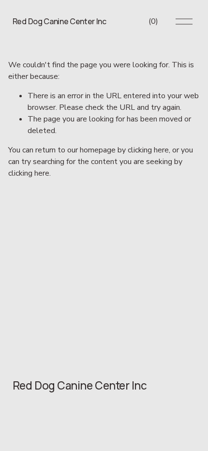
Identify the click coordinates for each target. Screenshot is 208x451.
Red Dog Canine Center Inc (59, 21)
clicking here (148, 150)
